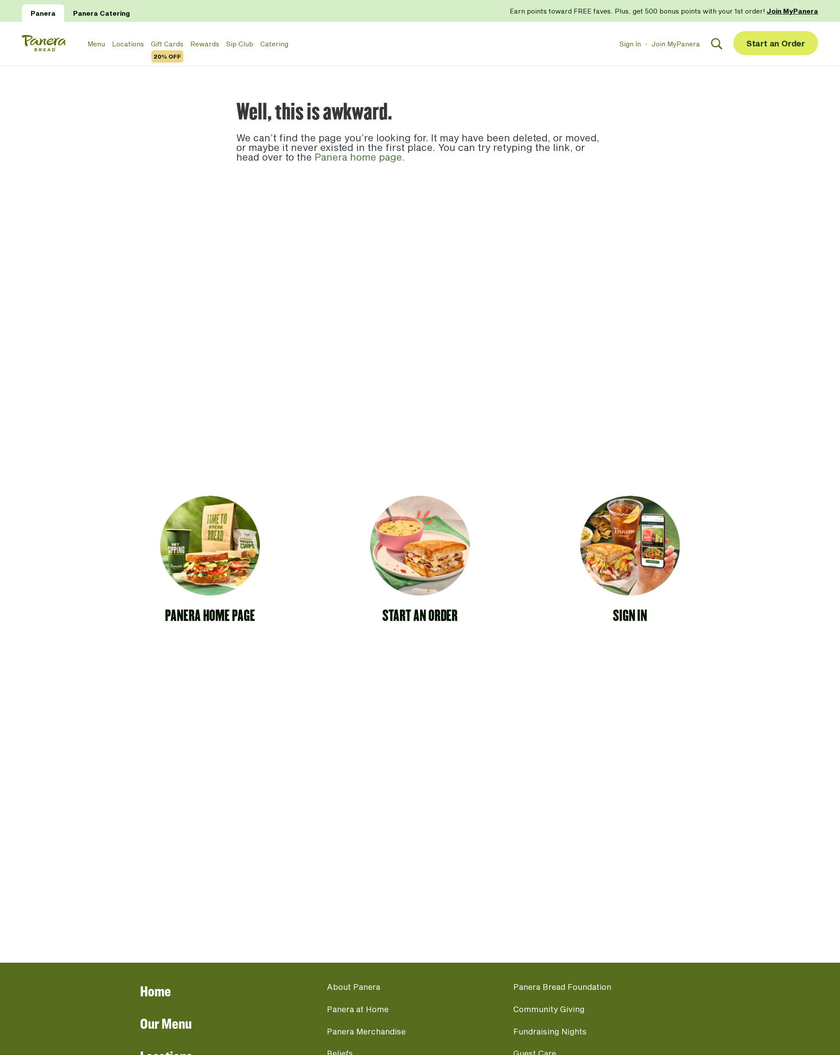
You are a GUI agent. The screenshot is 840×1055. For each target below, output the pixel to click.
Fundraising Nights (550, 1031)
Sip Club (239, 44)
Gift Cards (167, 44)
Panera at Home (357, 1009)
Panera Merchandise (366, 1031)
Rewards (204, 44)
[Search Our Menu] (717, 44)
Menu (96, 44)
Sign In (630, 44)
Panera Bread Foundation (562, 987)
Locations (128, 44)
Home (155, 991)
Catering (274, 44)
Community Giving (548, 1009)
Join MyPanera (675, 44)
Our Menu (166, 1023)
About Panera (353, 987)
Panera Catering (101, 13)
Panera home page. (360, 156)
